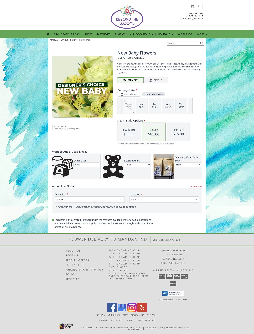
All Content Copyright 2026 (98, 327)
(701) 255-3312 (195, 18)
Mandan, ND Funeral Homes (113, 315)
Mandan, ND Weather (110, 320)
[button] (195, 6)
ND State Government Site (140, 320)
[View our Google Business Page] (122, 311)
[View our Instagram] (132, 311)
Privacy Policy (154, 327)
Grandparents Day (67, 34)
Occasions (143, 34)
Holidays (164, 34)
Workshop (185, 34)
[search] (201, 43)
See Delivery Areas (167, 239)
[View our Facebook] (112, 311)
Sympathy (121, 34)
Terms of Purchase (178, 327)
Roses (88, 34)
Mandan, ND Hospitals (144, 315)
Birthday (103, 34)
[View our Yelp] (142, 311)
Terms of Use (136, 329)
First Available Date (153, 94)
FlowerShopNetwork (129, 327)
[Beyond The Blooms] (127, 16)
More (200, 34)
